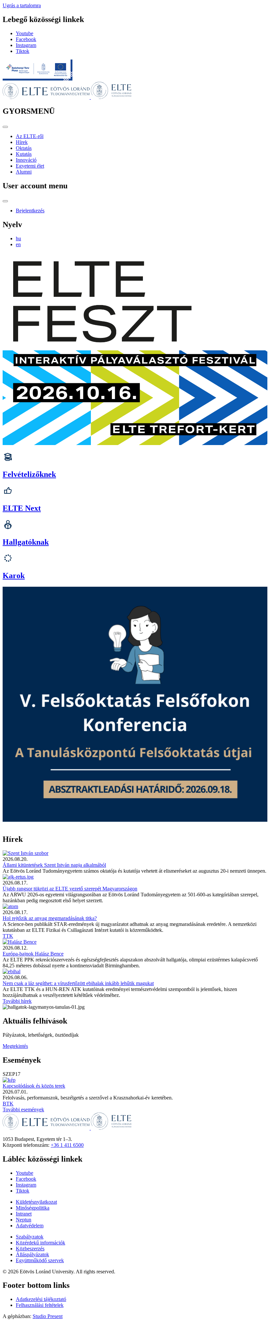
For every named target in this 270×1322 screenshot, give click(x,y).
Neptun (23, 1219)
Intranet (24, 1213)
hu (18, 238)
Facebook (26, 39)
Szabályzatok (29, 1236)
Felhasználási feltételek (40, 1305)
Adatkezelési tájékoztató (41, 1299)
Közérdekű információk (40, 1242)
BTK (8, 1103)
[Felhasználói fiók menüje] (5, 201)
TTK (8, 936)
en (18, 244)
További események (23, 1109)
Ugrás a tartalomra (22, 5)
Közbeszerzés (30, 1248)
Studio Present (48, 1316)
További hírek (17, 1001)
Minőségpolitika (32, 1208)
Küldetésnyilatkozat (36, 1202)
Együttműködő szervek (40, 1260)
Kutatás (24, 154)
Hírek (22, 142)
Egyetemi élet (30, 166)
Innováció (26, 160)
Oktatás (24, 148)
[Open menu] (5, 127)
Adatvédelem (29, 1225)
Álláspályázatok (32, 1254)
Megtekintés (15, 1046)
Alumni (24, 172)
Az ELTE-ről (29, 136)
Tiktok (22, 51)
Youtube (24, 33)
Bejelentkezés (30, 210)
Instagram (26, 45)
